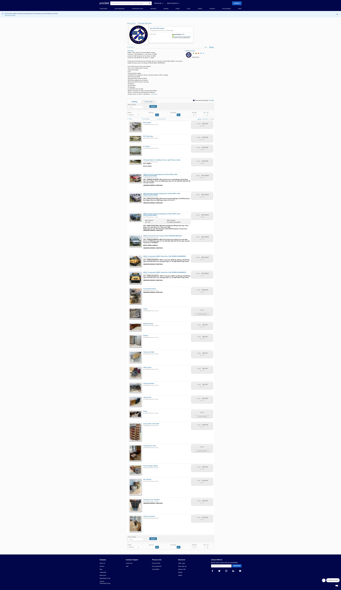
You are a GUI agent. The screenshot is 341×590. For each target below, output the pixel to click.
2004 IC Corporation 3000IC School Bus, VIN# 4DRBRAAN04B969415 (164, 256)
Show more (154, 94)
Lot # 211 (145, 481)
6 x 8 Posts (146, 146)
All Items (199, 119)
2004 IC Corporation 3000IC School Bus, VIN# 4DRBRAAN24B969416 (164, 272)
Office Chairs (147, 367)
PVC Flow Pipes (148, 136)
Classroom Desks (148, 383)
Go (157, 115)
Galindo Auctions (131, 23)
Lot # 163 (145, 237)
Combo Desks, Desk (149, 445)
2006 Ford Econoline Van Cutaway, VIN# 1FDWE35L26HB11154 (162, 236)
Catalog (134, 102)
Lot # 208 (145, 425)
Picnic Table (147, 122)
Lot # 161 (145, 196)
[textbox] (135, 107)
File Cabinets (147, 479)
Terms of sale (149, 101)
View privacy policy (10, 15)
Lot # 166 (145, 290)
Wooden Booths (148, 323)
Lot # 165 (145, 274)
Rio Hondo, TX (131, 47)
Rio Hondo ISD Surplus (145, 23)
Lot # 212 (145, 501)
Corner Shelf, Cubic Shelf (151, 423)
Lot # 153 (145, 148)
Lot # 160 (145, 177)
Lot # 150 (145, 124)
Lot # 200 (145, 310)
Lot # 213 (145, 518)
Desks (145, 411)
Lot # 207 (145, 413)
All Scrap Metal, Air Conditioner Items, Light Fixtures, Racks (161, 160)
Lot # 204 (145, 369)
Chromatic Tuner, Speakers (151, 499)
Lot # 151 (145, 138)
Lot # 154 (145, 161)
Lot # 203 (145, 354)
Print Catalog (146, 118)
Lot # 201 (145, 325)
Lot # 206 (145, 399)
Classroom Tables (148, 352)
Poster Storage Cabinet (150, 466)
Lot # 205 (145, 385)
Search (153, 106)
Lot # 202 (145, 337)
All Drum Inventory (149, 516)
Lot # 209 (145, 447)
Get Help (211, 100)
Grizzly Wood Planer (149, 288)
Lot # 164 (145, 258)
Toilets (145, 309)
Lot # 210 (145, 467)
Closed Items (205, 119)
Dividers (145, 335)
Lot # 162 (145, 217)
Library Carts (147, 397)
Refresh (130, 118)
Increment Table (162, 118)
